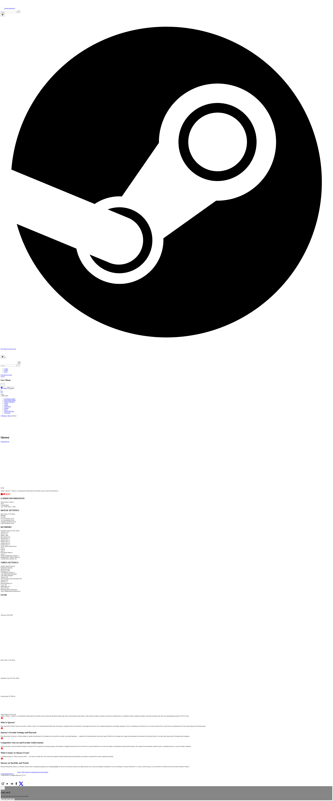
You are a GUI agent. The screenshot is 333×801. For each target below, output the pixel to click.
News (13, 8)
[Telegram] (12, 785)
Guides (10, 8)
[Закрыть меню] (19, 362)
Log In (14, 349)
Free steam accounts (9, 399)
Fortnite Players (5, 441)
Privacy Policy (21, 772)
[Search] (18, 365)
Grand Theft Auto (9, 411)
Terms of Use (29, 772)
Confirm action (10, 799)
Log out (11, 388)
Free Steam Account (6, 375)
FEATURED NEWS (10, 400)
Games (6, 8)
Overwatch (7, 413)
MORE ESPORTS (9, 402)
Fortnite (6, 408)
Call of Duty (7, 406)
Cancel (3, 799)
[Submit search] (18, 12)
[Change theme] (3, 356)
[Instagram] (3, 785)
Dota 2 (6, 409)
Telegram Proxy (9, 773)
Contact (3, 773)
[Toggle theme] (3, 14)
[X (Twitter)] (21, 785)
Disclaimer (36, 772)
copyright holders (43, 772)
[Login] (2, 392)
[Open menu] (5, 357)
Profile (5, 388)
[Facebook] (16, 785)
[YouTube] (7, 785)
